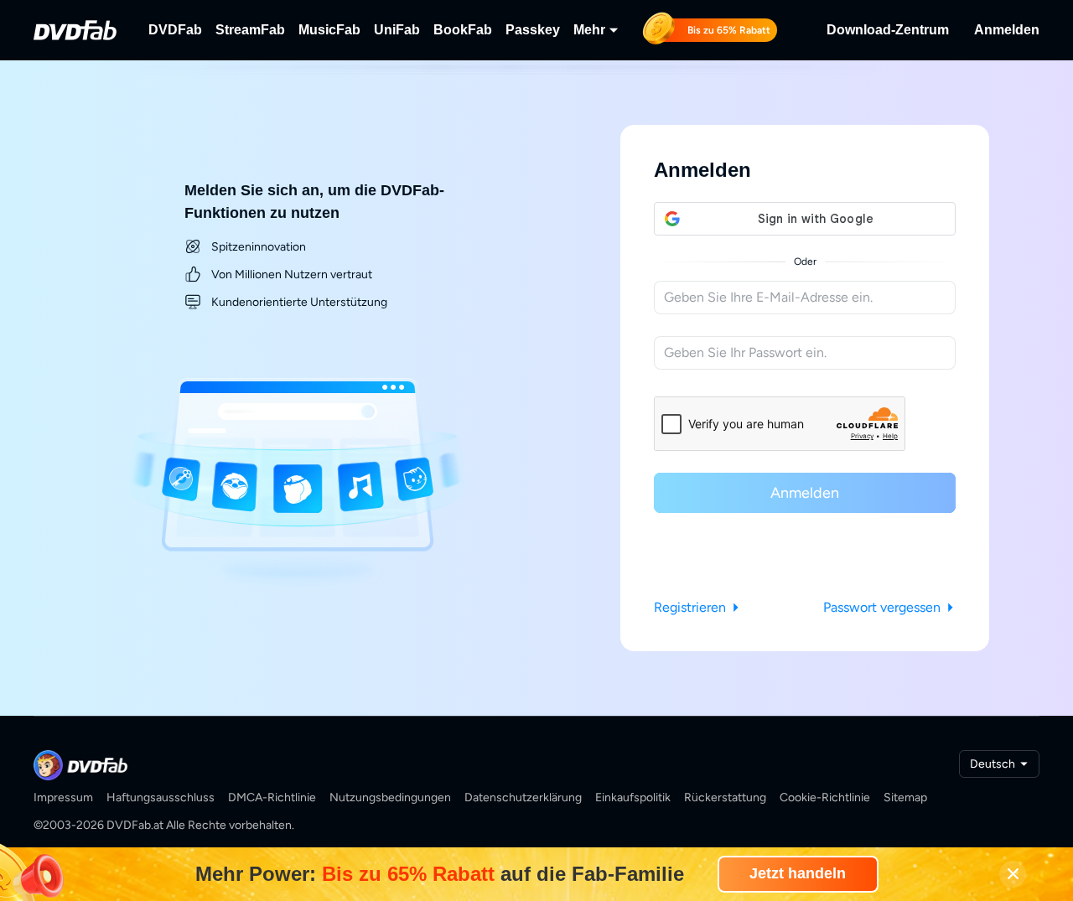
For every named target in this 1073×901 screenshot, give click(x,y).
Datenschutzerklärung (523, 797)
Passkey (532, 30)
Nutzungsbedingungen (390, 797)
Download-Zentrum (888, 30)
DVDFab (175, 30)
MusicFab (329, 30)
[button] (805, 218)
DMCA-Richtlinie (272, 797)
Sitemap (905, 797)
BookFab (462, 30)
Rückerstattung (725, 797)
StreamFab (250, 30)
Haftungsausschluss (160, 797)
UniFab (397, 30)
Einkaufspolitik (633, 797)
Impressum (63, 797)
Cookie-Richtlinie (825, 797)
